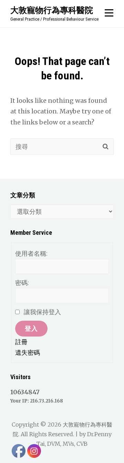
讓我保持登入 (42, 312)
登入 (31, 328)
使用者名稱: (31, 253)
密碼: (22, 282)
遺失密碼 (27, 352)
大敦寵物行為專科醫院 (51, 10)
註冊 (21, 341)
